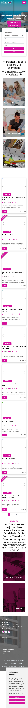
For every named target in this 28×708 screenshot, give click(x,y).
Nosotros (5, 643)
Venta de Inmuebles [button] (14, 22)
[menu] (24, 2)
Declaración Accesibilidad (9, 666)
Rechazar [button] (17, 700)
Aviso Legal (13, 663)
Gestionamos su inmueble (10, 647)
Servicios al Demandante (14, 103)
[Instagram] (9, 632)
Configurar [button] (17, 703)
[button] (14, 32)
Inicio (4, 640)
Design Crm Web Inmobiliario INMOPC (14, 660)
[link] (9, 2)
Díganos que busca (8, 649)
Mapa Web (21, 666)
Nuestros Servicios (8, 645)
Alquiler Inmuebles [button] (14, 25)
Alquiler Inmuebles (14, 608)
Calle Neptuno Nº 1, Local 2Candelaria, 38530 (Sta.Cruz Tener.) (12, 625)
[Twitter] (6, 632)
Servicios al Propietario (14, 134)
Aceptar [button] (17, 697)
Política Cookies (17, 665)
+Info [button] (4, 211)
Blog (4, 653)
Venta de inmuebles (14, 577)
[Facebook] (3, 632)
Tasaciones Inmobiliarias (14, 164)
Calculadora (6, 651)
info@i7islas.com (8, 629)
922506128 (7, 622)
